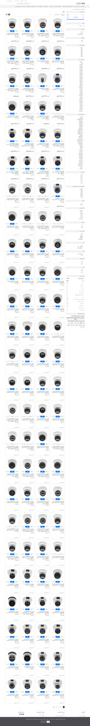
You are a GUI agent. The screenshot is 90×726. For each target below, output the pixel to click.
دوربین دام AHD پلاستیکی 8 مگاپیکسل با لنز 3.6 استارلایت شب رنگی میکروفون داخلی (12, 62)
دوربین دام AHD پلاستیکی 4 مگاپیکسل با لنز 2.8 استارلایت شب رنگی (58, 392)
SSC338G (81, 156)
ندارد (82, 226)
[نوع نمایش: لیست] (6, 14)
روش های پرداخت (82, 716)
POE (82, 270)
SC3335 (81, 90)
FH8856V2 (81, 136)
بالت (75, 282)
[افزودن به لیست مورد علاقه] (53, 31)
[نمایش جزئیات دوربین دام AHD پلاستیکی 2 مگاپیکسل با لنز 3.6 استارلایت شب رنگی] (12, 23)
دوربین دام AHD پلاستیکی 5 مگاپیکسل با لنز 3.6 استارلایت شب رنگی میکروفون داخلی (12, 448)
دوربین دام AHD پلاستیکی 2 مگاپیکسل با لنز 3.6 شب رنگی (58, 61)
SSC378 (81, 161)
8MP (82, 56)
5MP (82, 53)
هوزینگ (68, 325)
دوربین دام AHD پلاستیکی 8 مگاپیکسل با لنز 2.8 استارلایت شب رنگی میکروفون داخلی (12, 558)
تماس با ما (23, 6)
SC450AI (81, 101)
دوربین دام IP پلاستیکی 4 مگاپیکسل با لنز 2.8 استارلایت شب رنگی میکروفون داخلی (12, 90)
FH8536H (81, 118)
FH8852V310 (80, 133)
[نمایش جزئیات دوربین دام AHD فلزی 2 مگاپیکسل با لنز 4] (42, 78)
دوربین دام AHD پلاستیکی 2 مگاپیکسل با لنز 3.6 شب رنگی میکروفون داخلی (28, 34)
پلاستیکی (81, 33)
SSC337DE (80, 153)
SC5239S (81, 95)
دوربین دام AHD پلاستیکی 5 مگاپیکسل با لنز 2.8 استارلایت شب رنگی (28, 420)
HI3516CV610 (80, 142)
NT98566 (81, 145)
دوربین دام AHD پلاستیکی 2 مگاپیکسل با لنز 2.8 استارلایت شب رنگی (43, 200)
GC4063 (81, 69)
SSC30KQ (81, 154)
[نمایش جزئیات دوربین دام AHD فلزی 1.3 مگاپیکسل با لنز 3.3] (27, 574)
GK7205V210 (80, 139)
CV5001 (81, 109)
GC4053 (81, 67)
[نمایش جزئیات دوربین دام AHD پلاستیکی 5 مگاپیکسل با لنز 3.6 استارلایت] (12, 491)
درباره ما (83, 714)
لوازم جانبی (75, 303)
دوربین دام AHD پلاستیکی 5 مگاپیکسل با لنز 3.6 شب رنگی (12, 529)
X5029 (81, 147)
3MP (82, 50)
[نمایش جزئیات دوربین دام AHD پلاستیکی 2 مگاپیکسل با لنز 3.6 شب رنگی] (57, 51)
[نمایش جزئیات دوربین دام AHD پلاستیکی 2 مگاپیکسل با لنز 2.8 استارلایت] (12, 216)
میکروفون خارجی (80, 248)
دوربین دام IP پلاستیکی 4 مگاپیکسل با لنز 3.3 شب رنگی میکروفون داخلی (58, 117)
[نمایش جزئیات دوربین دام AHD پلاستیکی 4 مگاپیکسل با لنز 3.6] (42, 51)
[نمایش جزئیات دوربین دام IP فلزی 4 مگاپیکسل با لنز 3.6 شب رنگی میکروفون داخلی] (57, 161)
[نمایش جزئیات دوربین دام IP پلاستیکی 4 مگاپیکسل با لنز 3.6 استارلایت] (12, 106)
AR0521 (81, 62)
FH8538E (81, 122)
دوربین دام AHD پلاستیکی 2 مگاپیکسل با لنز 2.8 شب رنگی (43, 281)
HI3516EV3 (80, 143)
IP (82, 42)
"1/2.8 (81, 179)
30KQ (82, 117)
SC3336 (81, 91)
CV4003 (81, 108)
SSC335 (81, 150)
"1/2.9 (81, 180)
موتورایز (81, 204)
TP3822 (81, 168)
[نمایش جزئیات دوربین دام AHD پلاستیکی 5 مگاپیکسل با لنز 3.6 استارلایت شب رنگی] (57, 519)
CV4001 (81, 107)
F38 (82, 63)
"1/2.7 (81, 177)
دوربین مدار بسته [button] (77, 6)
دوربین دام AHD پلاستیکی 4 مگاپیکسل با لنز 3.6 (43, 61)
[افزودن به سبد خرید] (58, 31)
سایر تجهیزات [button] (46, 6)
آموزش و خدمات (75, 307)
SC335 (81, 97)
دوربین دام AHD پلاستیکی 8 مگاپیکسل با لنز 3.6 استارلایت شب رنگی (43, 585)
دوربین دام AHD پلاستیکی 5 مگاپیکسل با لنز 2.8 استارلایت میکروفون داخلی (12, 475)
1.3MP (81, 48)
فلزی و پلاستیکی (80, 34)
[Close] (45, 723)
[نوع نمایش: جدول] (9, 14)
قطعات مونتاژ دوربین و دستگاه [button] (68, 6)
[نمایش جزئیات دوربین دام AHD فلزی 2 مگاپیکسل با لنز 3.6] (42, 656)
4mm (82, 215)
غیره (75, 297)
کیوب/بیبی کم (75, 293)
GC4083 (81, 70)
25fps (81, 194)
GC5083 (81, 74)
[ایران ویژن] (69, 3)
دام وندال (75, 284)
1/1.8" (81, 174)
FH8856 (81, 135)
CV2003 (81, 105)
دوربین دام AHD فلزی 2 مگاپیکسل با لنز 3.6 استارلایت (12, 612)
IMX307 (81, 83)
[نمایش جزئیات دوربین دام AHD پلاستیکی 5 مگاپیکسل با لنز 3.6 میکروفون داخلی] (42, 436)
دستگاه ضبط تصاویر (75, 301)
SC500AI (81, 102)
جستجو (63, 714)
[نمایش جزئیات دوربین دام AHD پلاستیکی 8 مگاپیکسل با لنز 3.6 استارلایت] (57, 574)
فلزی (82, 31)
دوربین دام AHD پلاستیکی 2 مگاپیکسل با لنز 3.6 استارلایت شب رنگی (12, 34)
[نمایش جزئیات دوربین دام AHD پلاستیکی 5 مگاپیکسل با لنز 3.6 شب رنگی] (12, 519)
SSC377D (81, 160)
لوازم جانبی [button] (51, 6)
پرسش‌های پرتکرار (18, 6)
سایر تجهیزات (75, 305)
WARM (81, 238)
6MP (82, 54)
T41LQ (81, 167)
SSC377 (81, 159)
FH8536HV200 (80, 119)
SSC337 (81, 149)
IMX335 (81, 84)
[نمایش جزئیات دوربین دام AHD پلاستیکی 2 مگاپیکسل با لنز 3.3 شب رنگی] (27, 271)
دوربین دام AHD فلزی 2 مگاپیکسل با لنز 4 (44, 89)
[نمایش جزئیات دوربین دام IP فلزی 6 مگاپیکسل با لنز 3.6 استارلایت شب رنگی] (57, 188)
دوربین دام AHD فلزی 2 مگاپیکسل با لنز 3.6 (44, 667)
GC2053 (81, 65)
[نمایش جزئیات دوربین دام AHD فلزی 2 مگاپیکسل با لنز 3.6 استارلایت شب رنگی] (57, 78)
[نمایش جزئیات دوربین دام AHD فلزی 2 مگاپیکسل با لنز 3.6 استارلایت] (12, 601)
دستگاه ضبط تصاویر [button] (58, 6)
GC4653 (81, 72)
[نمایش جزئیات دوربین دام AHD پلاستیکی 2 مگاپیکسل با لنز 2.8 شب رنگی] (42, 271)
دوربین (83, 325)
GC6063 (81, 77)
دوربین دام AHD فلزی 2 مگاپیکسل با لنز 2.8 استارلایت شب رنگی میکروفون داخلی (28, 613)
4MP (82, 52)
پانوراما (75, 289)
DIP (82, 233)
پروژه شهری (33, 6)
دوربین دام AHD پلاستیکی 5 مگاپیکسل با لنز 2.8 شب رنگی (58, 502)
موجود (80, 26)
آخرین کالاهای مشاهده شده (60, 716)
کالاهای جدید (28, 6)
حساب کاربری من (41, 714)
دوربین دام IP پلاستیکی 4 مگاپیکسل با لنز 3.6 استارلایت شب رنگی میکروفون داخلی (58, 145)
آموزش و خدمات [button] (39, 6)
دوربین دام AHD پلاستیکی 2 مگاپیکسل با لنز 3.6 (12, 281)
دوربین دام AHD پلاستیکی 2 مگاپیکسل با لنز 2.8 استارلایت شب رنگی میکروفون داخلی (58, 34)
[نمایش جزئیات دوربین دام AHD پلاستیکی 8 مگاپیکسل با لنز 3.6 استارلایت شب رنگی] (42, 574)
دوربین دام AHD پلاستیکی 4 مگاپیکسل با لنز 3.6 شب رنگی (43, 419)
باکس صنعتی (75, 291)
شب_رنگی (76, 325)
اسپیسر (78, 323)
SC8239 (81, 93)
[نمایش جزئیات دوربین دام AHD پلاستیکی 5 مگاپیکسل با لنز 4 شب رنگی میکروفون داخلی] (27, 546)
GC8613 (81, 80)
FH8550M (81, 125)
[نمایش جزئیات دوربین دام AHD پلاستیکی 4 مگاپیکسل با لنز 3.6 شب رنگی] (42, 409)
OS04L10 (81, 111)
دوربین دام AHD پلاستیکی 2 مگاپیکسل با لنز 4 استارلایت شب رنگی (28, 227)
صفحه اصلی (82, 6)
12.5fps (81, 189)
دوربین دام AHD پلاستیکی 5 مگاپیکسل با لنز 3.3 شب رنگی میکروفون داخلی (43, 503)
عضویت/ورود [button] (9, 1)
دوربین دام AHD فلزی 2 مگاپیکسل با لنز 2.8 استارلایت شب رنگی (12, 585)
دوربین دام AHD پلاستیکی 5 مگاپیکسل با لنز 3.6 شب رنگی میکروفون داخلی (28, 448)
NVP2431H (80, 164)
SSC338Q (81, 157)
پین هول (75, 287)
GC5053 (81, 73)
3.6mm (81, 213)
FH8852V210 (80, 132)
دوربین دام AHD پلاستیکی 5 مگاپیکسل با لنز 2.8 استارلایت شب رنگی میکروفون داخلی (28, 62)
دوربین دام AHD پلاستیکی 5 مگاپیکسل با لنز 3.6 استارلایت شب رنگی (58, 530)
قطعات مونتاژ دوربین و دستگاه (75, 299)
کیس (73, 325)
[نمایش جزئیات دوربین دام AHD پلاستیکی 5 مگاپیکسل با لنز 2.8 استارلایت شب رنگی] (27, 409)
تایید (48, 721)
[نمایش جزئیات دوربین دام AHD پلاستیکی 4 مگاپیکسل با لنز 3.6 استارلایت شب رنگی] (27, 381)
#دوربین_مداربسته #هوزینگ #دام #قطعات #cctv (76, 321)
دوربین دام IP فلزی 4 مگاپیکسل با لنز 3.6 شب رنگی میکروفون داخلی (58, 172)
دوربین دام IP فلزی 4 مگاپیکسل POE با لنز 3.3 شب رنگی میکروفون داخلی (12, 145)
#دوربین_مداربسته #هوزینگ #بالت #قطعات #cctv (75, 318)
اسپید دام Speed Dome (75, 295)
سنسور (80, 325)
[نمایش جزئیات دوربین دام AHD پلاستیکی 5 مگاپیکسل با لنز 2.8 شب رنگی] (57, 491)
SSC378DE (80, 163)
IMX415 (81, 86)
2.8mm (81, 210)
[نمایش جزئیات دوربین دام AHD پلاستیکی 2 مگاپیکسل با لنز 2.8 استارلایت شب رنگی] (42, 188)
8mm (82, 217)
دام (75, 280)
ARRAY (81, 236)
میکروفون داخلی (80, 246)
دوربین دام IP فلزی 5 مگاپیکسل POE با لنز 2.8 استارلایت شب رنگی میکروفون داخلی (43, 172)
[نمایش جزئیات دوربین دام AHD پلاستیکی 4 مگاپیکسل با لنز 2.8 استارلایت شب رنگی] (57, 381)
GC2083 (81, 66)
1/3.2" (81, 183)
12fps (81, 190)
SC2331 (81, 88)
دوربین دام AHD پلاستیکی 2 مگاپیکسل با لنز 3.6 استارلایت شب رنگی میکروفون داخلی (43, 227)
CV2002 (81, 104)
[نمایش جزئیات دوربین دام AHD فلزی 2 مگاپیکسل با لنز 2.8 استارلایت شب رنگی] (12, 574)
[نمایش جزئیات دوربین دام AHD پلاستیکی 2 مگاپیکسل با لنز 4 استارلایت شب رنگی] (27, 216)
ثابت (82, 203)
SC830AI (81, 98)
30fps (81, 196)
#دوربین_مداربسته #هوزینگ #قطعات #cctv (77, 316)
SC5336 (81, 94)
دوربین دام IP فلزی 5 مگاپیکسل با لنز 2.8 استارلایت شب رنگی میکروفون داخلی (28, 172)
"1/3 (82, 181)
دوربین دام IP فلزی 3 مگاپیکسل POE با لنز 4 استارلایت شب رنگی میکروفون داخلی (28, 145)
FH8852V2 (81, 129)
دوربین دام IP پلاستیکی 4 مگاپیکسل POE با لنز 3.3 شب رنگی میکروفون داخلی (27, 90)
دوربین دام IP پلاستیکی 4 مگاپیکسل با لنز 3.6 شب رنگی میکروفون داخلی (43, 117)
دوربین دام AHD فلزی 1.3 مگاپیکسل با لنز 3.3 (28, 584)
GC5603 (81, 76)
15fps (81, 191)
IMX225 (81, 81)
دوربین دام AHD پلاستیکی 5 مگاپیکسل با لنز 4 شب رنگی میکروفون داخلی (28, 558)
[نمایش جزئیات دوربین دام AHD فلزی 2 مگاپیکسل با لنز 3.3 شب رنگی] (57, 656)
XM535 (81, 146)
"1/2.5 (81, 176)
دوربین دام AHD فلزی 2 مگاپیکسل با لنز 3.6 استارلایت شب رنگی (58, 90)
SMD (82, 235)
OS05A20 (81, 87)
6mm (82, 216)
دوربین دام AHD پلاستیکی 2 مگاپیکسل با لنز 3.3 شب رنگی (28, 281)
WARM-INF (81, 239)
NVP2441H (80, 166)
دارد (82, 225)
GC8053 (81, 79)
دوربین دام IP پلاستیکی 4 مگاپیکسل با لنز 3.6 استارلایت (12, 116)
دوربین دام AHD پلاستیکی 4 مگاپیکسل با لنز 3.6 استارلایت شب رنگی (28, 392)
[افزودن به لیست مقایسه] (62, 31)
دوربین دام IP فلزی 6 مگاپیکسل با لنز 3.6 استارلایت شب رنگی (58, 200)
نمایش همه (82, 327)
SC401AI (81, 100)
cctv (83, 323)
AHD (82, 40)
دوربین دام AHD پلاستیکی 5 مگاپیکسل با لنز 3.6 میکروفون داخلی (43, 448)
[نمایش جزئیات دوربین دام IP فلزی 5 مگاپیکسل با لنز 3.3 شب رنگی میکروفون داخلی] (12, 161)
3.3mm (81, 212)
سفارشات (42, 716)
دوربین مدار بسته (75, 278)
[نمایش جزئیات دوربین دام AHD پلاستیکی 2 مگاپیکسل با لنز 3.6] (12, 271)
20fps (81, 193)
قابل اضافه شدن (80, 254)
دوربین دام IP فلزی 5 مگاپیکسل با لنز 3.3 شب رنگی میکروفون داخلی (12, 172)
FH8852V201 (80, 131)
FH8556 (81, 126)
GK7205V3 (81, 138)
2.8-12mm (81, 219)
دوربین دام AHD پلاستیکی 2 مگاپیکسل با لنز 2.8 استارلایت (12, 226)
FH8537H (81, 121)
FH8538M (81, 124)
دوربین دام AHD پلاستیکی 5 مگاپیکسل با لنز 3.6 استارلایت (12, 502)
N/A (82, 197)
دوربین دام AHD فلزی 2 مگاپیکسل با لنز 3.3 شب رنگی (58, 667)
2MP (82, 49)
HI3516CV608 (80, 140)
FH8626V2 (81, 128)
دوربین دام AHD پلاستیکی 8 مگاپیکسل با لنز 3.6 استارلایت (58, 584)
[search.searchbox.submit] (30, 4)
